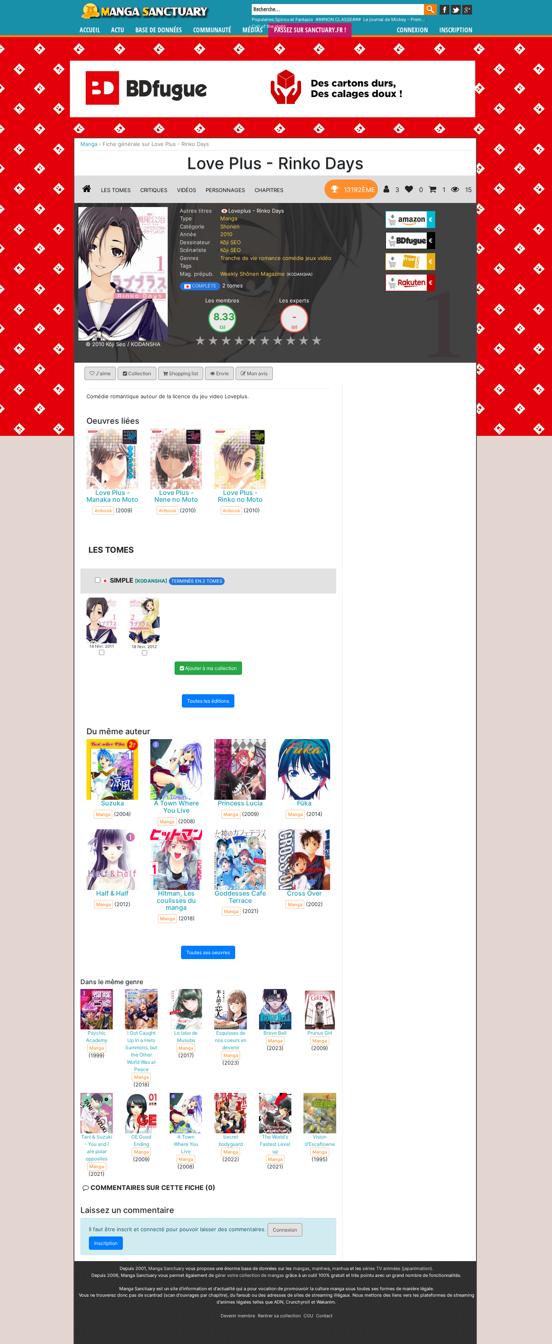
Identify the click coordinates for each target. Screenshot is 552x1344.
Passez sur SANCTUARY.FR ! (310, 30)
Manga (144, 11)
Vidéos (186, 190)
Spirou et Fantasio (294, 19)
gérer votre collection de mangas (249, 1275)
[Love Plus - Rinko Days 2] (144, 620)
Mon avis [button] (257, 373)
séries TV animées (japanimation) (397, 1268)
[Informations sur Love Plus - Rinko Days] (86, 190)
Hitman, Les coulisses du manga (176, 900)
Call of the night (269, 26)
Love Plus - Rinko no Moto (240, 495)
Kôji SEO (230, 242)
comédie (293, 258)
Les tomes (116, 190)
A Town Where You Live (176, 806)
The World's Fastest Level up (275, 1143)
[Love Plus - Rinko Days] (123, 273)
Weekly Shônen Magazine (252, 273)
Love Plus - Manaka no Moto (112, 495)
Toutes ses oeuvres (208, 952)
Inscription (455, 30)
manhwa (321, 1268)
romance (270, 258)
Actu (117, 30)
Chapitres (269, 190)
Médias (252, 30)
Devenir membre (238, 1316)
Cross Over (304, 893)
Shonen (230, 226)
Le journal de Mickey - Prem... (394, 19)
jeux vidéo (318, 258)
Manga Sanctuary (166, 1268)
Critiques (153, 190)
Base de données (158, 30)
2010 (226, 234)
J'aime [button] (103, 373)
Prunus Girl (320, 1032)
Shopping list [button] (183, 373)
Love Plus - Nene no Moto (176, 495)
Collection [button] (139, 373)
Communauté (212, 30)
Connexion (412, 30)
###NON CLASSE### (338, 19)
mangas (301, 1268)
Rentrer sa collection (279, 1316)
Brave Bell (275, 1032)
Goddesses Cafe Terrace (240, 896)
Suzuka (112, 803)
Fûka (304, 803)
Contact (324, 1316)
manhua (340, 1268)
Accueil (90, 30)
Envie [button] (222, 373)
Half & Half (112, 893)
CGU (308, 1316)
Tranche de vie (238, 258)
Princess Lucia (240, 803)
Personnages (225, 190)
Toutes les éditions (208, 701)
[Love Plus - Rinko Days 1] (101, 620)
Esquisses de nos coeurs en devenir (231, 1039)
